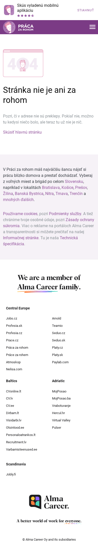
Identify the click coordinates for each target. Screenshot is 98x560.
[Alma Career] (49, 502)
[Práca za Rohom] (18, 27)
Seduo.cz (58, 333)
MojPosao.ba (61, 398)
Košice (67, 187)
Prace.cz (12, 340)
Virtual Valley (61, 420)
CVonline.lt (13, 391)
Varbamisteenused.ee (21, 449)
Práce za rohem (17, 355)
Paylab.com (60, 362)
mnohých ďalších (18, 199)
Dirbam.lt (12, 413)
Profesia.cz (14, 333)
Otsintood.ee (15, 427)
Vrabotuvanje (61, 406)
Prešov (81, 187)
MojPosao (59, 391)
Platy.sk (57, 355)
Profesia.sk (14, 326)
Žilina (8, 193)
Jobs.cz (11, 318)
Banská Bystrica (29, 193)
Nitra (49, 193)
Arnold (56, 318)
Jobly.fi (11, 474)
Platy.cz (57, 347)
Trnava (62, 193)
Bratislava (51, 187)
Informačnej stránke (20, 237)
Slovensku (74, 181)
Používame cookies (20, 213)
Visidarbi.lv (13, 420)
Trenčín (76, 193)
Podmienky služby (65, 213)
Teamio (57, 326)
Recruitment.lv (16, 442)
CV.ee (10, 406)
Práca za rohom (17, 347)
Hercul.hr (58, 413)
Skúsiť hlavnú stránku (22, 132)
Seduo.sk (58, 340)
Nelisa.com (14, 369)
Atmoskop (13, 362)
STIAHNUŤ (85, 10)
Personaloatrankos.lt (20, 435)
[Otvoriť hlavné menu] (92, 27)
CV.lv (9, 398)
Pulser (56, 427)
